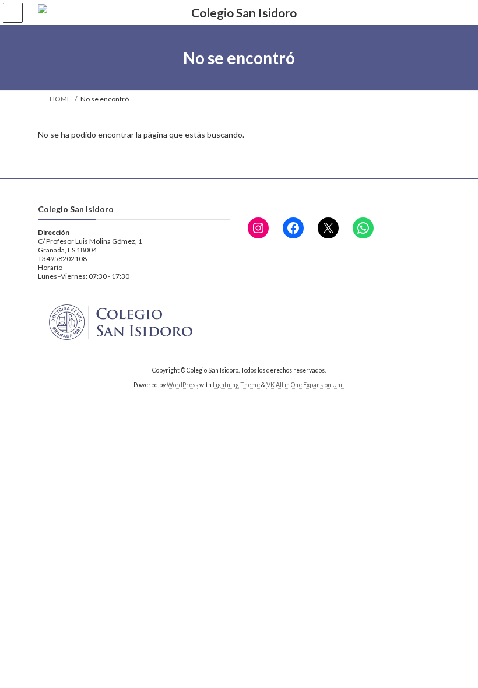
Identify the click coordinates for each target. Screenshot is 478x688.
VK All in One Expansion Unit (305, 384)
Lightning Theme (236, 384)
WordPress (182, 384)
